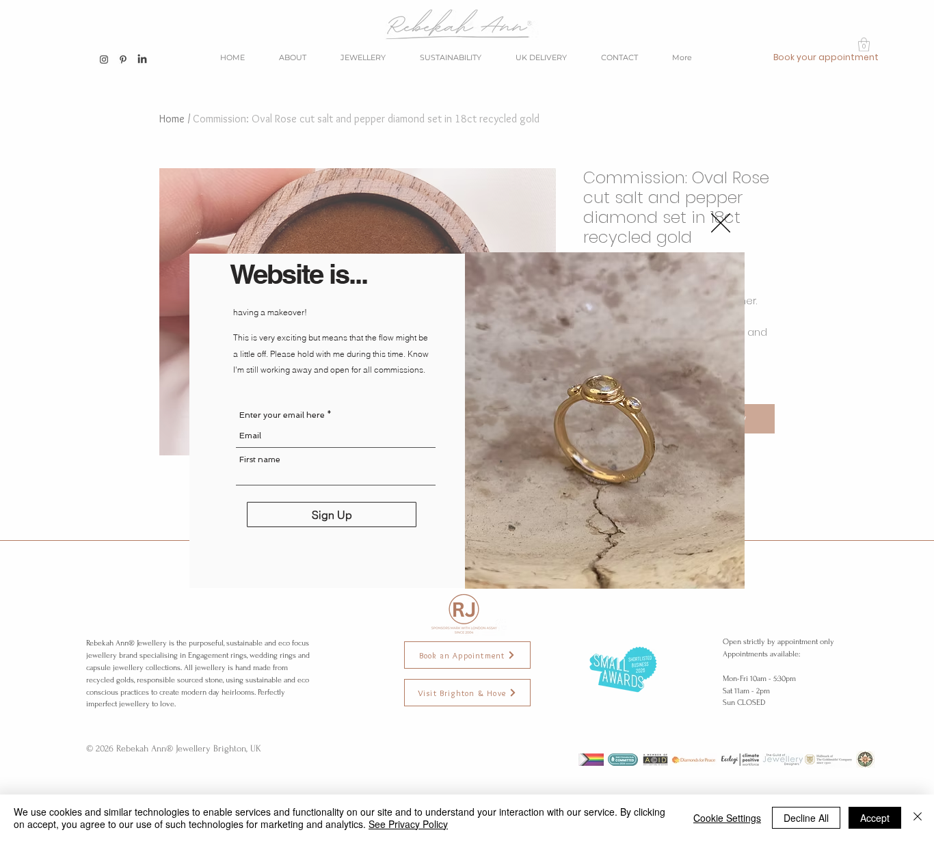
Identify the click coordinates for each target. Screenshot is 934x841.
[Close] (917, 817)
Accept (875, 818)
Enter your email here (282, 415)
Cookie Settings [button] (727, 818)
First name (259, 459)
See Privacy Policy (408, 824)
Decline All (806, 818)
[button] (720, 222)
